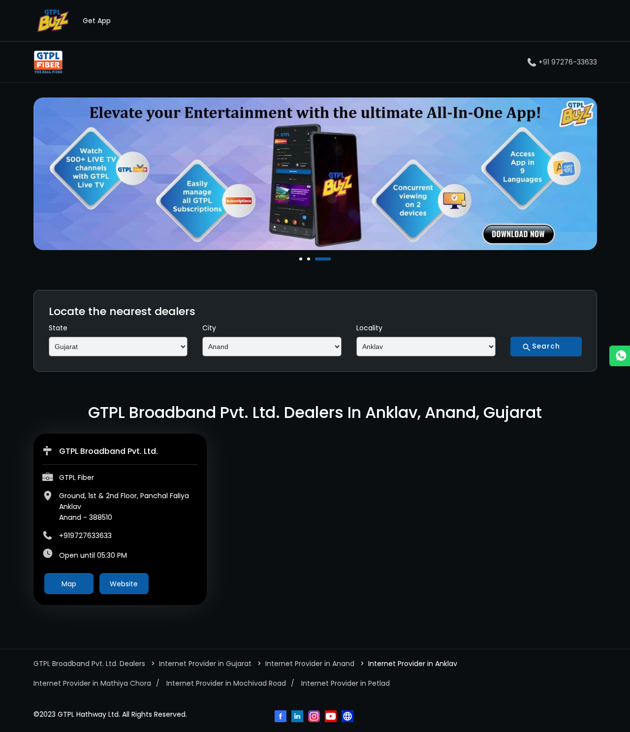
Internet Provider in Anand (309, 663)
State (58, 328)
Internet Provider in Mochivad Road (226, 683)
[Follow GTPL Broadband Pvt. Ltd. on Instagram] (315, 717)
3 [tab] (317, 258)
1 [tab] (301, 258)
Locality (369, 328)
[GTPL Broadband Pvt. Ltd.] (48, 62)
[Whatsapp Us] (619, 356)
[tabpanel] (315, 173)
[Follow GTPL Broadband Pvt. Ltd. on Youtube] (331, 717)
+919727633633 (85, 536)
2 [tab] (309, 258)
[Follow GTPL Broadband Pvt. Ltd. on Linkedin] (298, 717)
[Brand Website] (348, 717)
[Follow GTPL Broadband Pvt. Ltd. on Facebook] (281, 717)
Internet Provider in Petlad (345, 683)
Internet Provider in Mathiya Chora (92, 683)
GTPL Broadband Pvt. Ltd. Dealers (90, 663)
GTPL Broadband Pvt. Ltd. (108, 451)
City (209, 328)
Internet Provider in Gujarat (205, 663)
